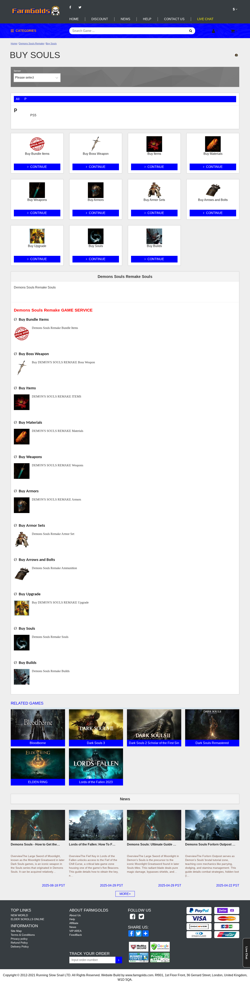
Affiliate (73, 923)
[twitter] (141, 916)
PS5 (33, 115)
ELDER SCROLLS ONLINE (27, 919)
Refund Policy (19, 942)
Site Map (16, 930)
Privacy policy (19, 938)
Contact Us (174, 19)
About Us (75, 915)
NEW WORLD (19, 915)
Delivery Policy (20, 946)
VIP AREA (75, 930)
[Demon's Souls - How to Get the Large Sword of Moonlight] (38, 825)
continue (38, 166)
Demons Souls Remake (31, 43)
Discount (99, 19)
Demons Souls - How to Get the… (35, 844)
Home (74, 19)
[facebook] (132, 916)
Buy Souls (51, 43)
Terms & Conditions (23, 934)
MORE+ (125, 894)
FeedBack (75, 934)
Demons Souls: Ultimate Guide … (151, 844)
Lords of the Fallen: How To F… (92, 844)
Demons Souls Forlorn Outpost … (210, 844)
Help (147, 19)
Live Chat (205, 19)
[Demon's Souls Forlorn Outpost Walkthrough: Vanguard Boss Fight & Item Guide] (212, 825)
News (125, 19)
